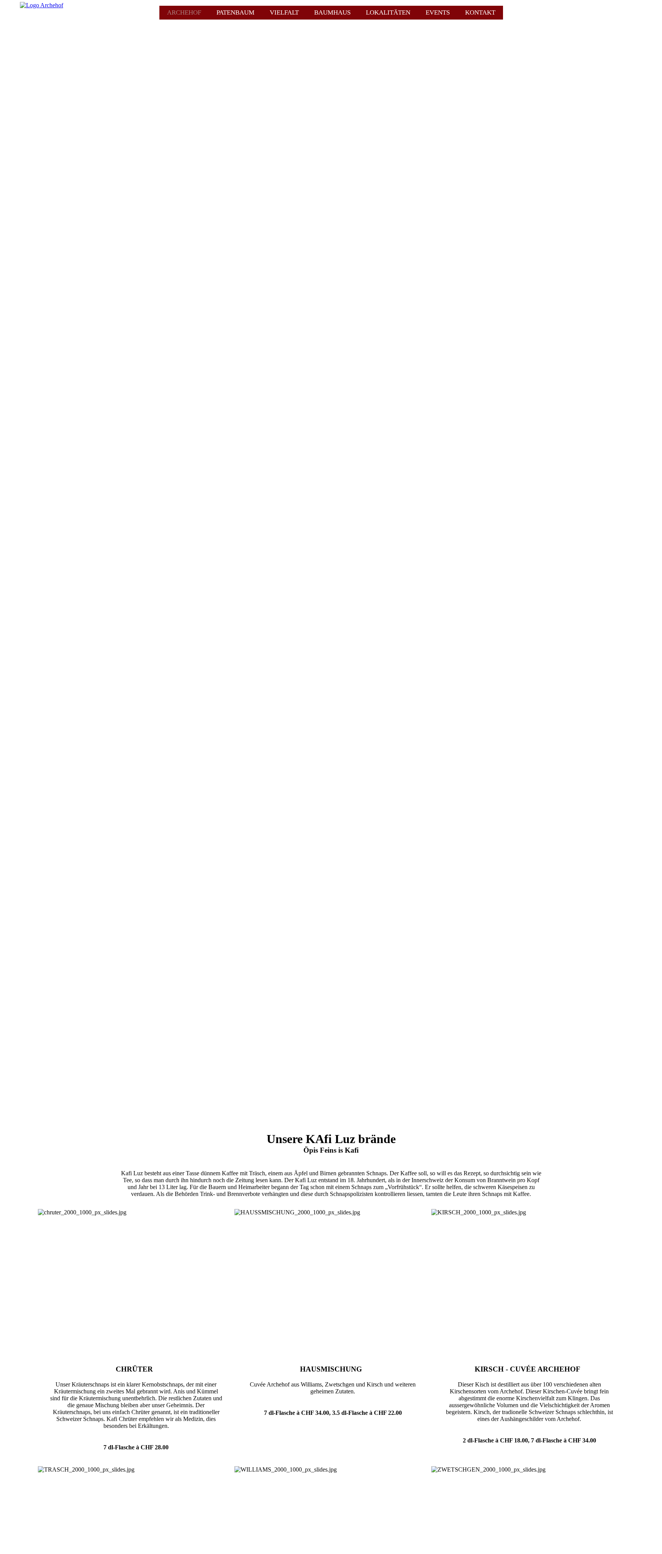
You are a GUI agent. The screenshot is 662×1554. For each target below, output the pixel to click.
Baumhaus (332, 12)
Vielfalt (284, 12)
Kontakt (480, 12)
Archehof (184, 12)
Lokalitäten (388, 12)
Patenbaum (235, 12)
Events (438, 12)
